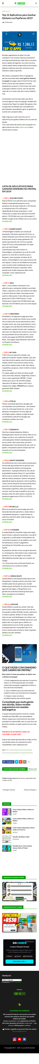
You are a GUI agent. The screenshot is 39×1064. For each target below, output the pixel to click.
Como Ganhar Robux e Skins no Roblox (23, 811)
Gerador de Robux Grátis (21, 837)
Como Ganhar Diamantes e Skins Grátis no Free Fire (24, 829)
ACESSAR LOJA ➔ (19, 961)
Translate (18, 982)
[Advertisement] (19, 158)
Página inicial (6, 11)
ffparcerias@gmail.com (19, 1031)
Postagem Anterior (9, 790)
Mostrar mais (32, 769)
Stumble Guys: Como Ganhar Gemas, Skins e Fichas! (22, 847)
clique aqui (24, 127)
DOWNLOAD (7, 221)
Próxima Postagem (30, 790)
